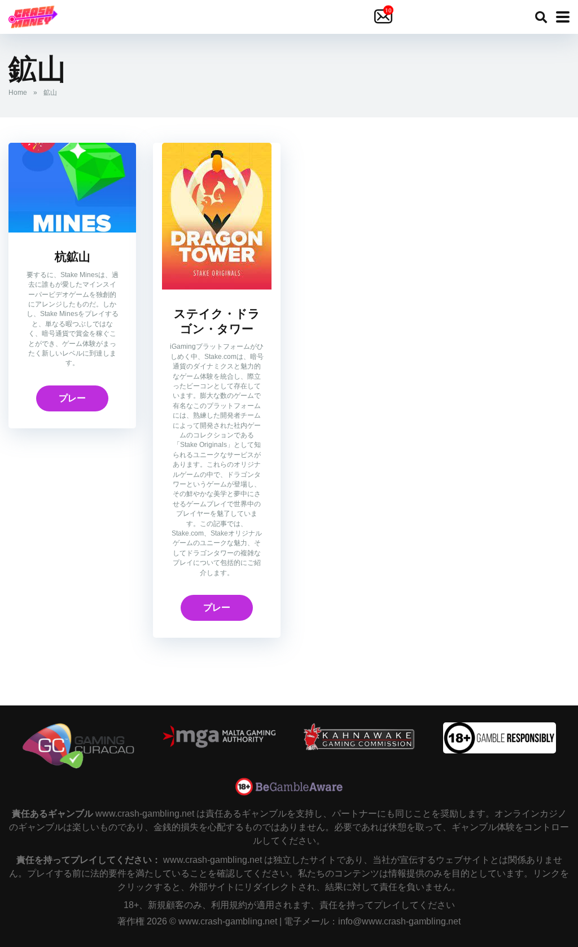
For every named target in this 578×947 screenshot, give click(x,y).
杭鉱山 (72, 257)
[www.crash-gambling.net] (33, 15)
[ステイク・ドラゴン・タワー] (217, 286)
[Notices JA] (384, 17)
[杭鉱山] (72, 229)
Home (17, 93)
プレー (72, 398)
